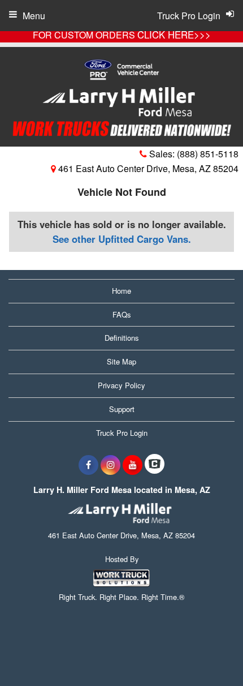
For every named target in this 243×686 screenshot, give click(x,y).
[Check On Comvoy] (154, 464)
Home (121, 290)
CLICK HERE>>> (174, 34)
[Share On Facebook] (88, 464)
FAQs (121, 314)
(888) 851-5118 (207, 153)
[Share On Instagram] (110, 464)
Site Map (121, 361)
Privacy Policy (121, 385)
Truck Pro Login (121, 432)
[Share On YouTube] (132, 464)
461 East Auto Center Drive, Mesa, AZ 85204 (147, 168)
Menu (34, 15)
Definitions (122, 337)
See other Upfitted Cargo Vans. (122, 239)
